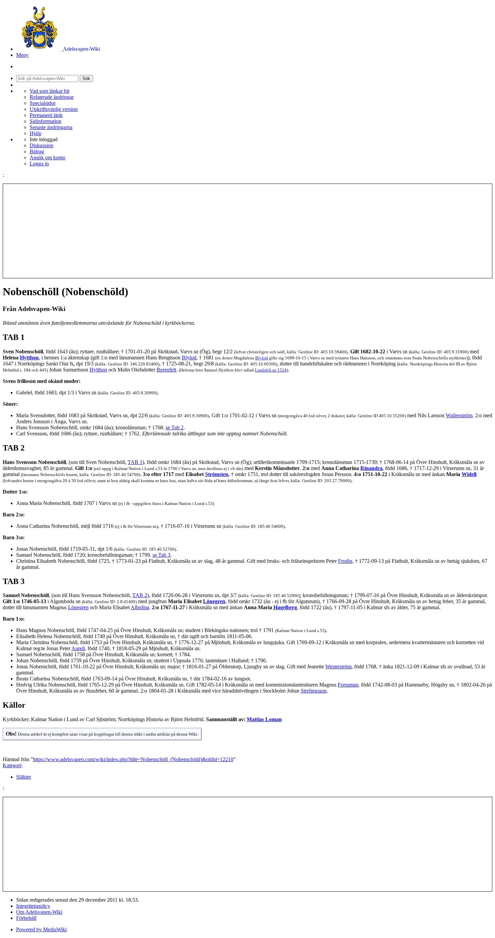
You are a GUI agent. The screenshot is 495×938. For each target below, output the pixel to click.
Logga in (39, 163)
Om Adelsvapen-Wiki (39, 912)
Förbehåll (26, 918)
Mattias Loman (264, 719)
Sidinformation (45, 121)
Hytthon (29, 357)
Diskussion (41, 145)
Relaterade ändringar (52, 97)
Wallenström (459, 415)
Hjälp (35, 133)
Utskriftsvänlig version (54, 109)
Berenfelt (166, 370)
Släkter (23, 777)
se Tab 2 (175, 427)
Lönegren (214, 601)
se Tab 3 (161, 555)
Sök (86, 78)
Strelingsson (314, 691)
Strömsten (216, 474)
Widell (469, 474)
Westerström (338, 666)
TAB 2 (139, 595)
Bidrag (37, 151)
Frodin (345, 561)
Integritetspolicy (33, 906)
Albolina (140, 607)
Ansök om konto (47, 157)
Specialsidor (43, 103)
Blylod (189, 357)
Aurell (78, 648)
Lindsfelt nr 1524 (271, 370)
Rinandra (371, 468)
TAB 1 (135, 462)
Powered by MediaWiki (41, 929)
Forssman (348, 685)
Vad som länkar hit (49, 91)
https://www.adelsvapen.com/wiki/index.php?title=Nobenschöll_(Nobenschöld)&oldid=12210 (133, 759)
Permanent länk (46, 115)
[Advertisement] (247, 231)
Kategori (12, 765)
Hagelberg (285, 607)
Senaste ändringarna (51, 127)
